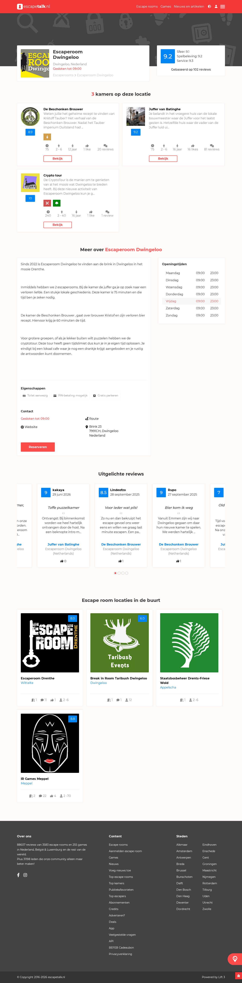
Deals (112, 922)
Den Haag (183, 896)
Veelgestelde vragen (122, 934)
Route (94, 418)
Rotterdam (209, 883)
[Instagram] (25, 875)
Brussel (181, 870)
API (111, 941)
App (111, 928)
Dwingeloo (110, 431)
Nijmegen (209, 877)
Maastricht (209, 870)
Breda (180, 864)
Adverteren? (117, 915)
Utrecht (207, 902)
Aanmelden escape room (125, 851)
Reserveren (38, 447)
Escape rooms (147, 6)
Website (31, 427)
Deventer (182, 902)
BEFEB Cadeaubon (121, 947)
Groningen (209, 864)
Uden (205, 896)
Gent (205, 857)
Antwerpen (183, 857)
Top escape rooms (121, 877)
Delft (179, 883)
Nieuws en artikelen (189, 6)
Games (166, 6)
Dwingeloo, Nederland (70, 64)
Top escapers (117, 896)
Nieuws (114, 864)
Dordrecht (183, 909)
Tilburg (207, 889)
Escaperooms (63, 75)
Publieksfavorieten (121, 889)
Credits (113, 909)
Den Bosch (183, 889)
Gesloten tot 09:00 (67, 69)
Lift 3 (221, 977)
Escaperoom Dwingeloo (95, 75)
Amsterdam (184, 851)
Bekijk (58, 158)
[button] (115, 573)
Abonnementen (119, 902)
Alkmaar (182, 844)
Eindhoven (209, 844)
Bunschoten (184, 877)
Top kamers (116, 883)
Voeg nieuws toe (120, 870)
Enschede (208, 851)
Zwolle (206, 909)
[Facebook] (18, 875)
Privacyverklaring (120, 954)
